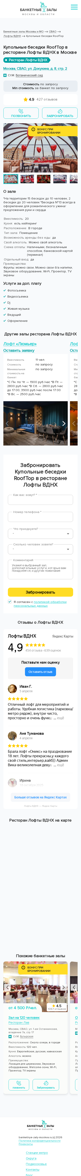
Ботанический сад (29, 75)
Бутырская (26, 1036)
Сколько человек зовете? (33, 544)
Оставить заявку (18, 350)
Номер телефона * (27, 512)
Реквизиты (26, 1144)
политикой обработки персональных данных (40, 604)
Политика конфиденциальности (40, 1140)
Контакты (32, 1170)
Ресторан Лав (19, 1022)
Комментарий (23, 560)
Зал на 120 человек (24, 1017)
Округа (31, 1158)
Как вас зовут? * (25, 495)
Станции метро (37, 1153)
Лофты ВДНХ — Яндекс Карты (40, 806)
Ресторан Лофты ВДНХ (28, 60)
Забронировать (40, 592)
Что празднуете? (25, 529)
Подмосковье (36, 1164)
